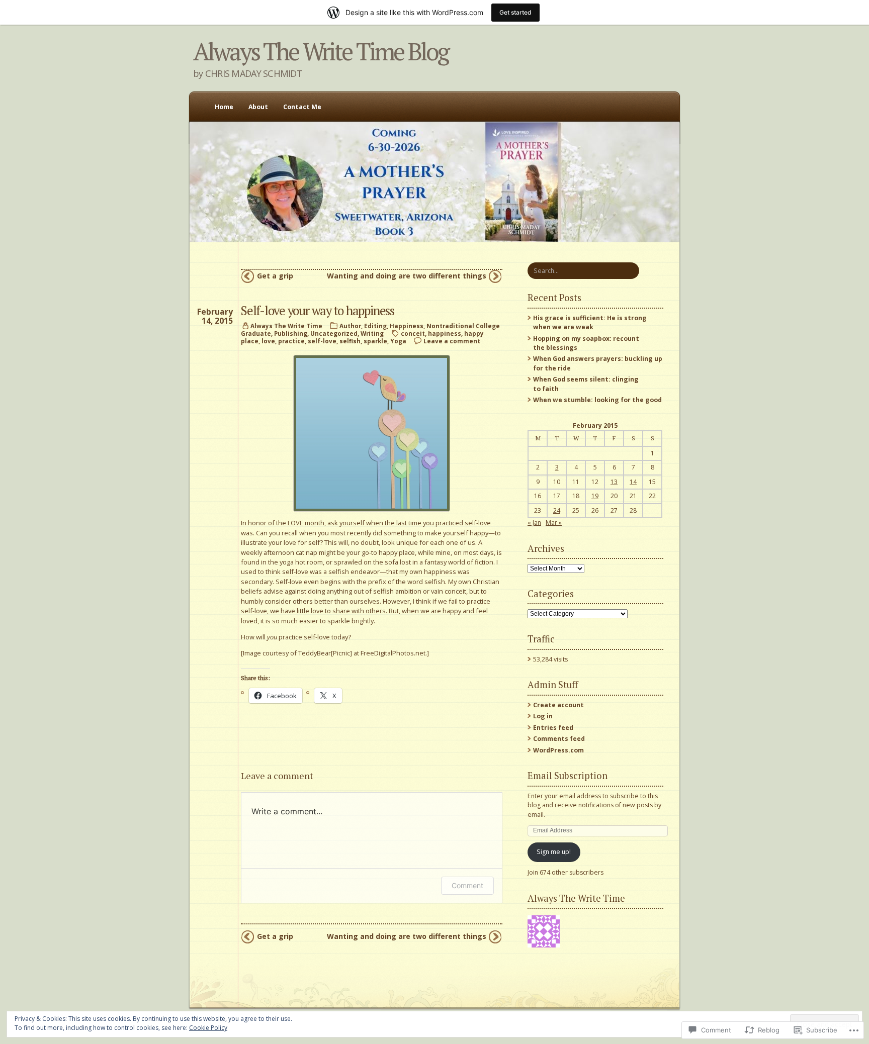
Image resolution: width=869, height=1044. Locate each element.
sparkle (375, 341)
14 (633, 482)
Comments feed (559, 738)
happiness (444, 333)
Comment (467, 885)
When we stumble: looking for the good (597, 400)
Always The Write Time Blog (320, 51)
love (268, 341)
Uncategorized (334, 333)
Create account (558, 705)
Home (224, 107)
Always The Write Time (286, 326)
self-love (322, 341)
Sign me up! (554, 851)
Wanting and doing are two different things (406, 275)
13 (614, 482)
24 (556, 510)
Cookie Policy (208, 1027)
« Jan (534, 522)
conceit (413, 333)
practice (291, 341)
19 (594, 496)
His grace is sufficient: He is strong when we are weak (590, 322)
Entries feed (553, 727)
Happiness (406, 326)
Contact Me (302, 107)
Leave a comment (451, 341)
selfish (350, 341)
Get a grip (275, 275)
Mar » (554, 522)
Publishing (290, 333)
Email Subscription (567, 776)
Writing (372, 333)
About (258, 107)
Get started (515, 12)
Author (350, 326)
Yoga (398, 341)
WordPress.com (558, 750)
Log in (543, 716)
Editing (375, 326)
